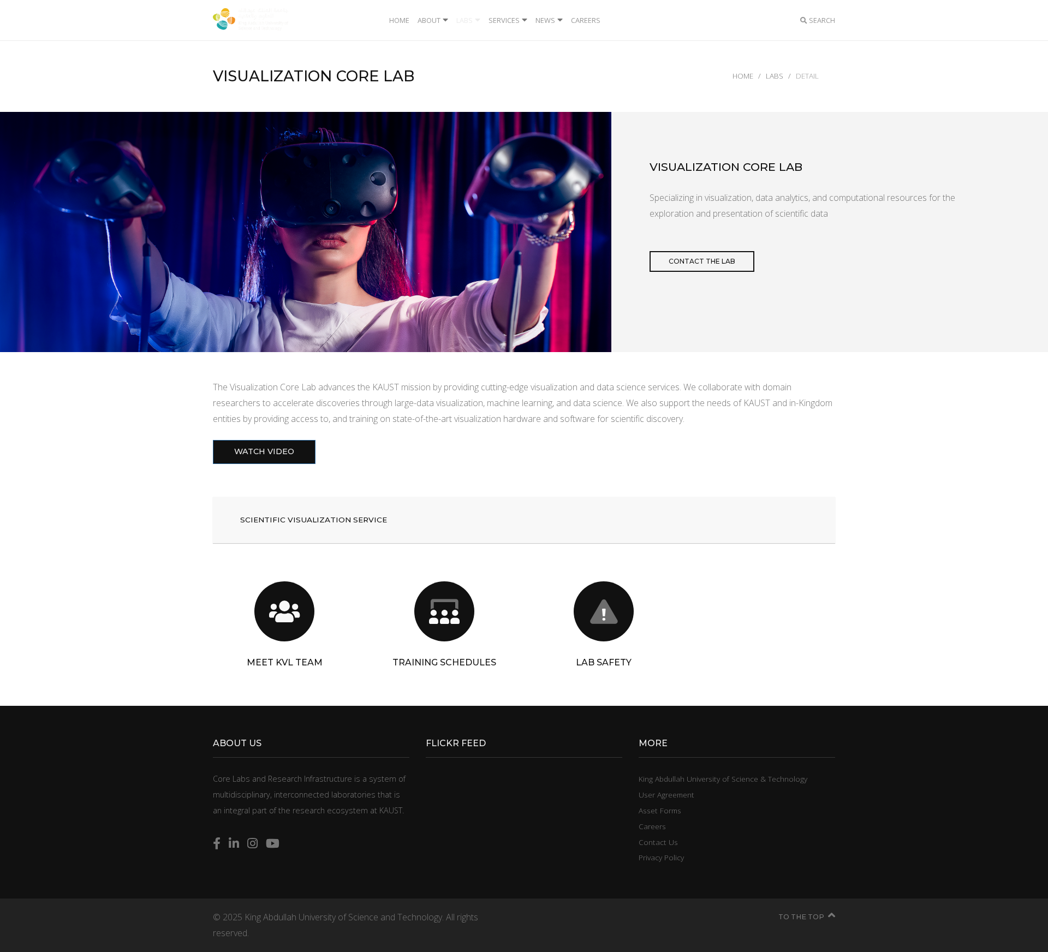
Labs (464, 20)
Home (399, 20)
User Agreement (666, 794)
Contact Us (658, 842)
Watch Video (264, 451)
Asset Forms (660, 810)
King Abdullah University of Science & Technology (723, 778)
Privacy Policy (661, 857)
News (545, 20)
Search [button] (821, 20)
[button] (524, 520)
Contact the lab (702, 261)
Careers (585, 20)
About (429, 20)
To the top (801, 917)
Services (504, 20)
